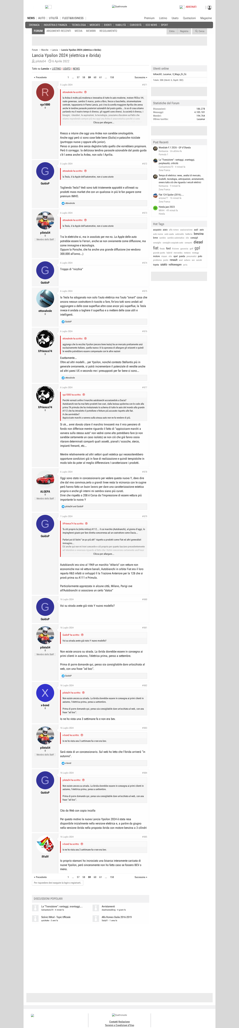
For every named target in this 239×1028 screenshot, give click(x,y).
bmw (155, 237)
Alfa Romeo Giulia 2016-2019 (117, 917)
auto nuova (158, 234)
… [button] (73, 77)
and (74, 506)
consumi (188, 242)
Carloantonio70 (47, 910)
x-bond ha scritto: (71, 735)
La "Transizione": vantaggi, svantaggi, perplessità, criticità (177, 161)
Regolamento (108, 31)
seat (181, 260)
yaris (185, 264)
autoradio (179, 234)
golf (191, 248)
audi (196, 229)
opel (175, 256)
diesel (198, 242)
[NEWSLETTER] (48, 7)
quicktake (45, 920)
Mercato (95, 25)
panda (182, 256)
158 (112, 77)
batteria (188, 234)
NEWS (31, 18)
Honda (162, 213)
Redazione (124, 1021)
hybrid (169, 252)
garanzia (184, 248)
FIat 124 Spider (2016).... (171, 194)
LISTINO (56, 68)
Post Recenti (160, 142)
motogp (195, 252)
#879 (144, 516)
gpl (197, 247)
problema (157, 260)
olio (170, 256)
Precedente (41, 77)
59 (89, 77)
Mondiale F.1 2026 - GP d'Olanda (175, 147)
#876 (144, 331)
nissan (164, 256)
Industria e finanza (55, 25)
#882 (144, 685)
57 (78, 77)
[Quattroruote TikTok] (180, 1018)
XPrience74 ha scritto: (73, 523)
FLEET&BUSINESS (72, 18)
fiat (155, 247)
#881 (144, 627)
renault (173, 260)
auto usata (169, 234)
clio (187, 237)
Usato (175, 18)
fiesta (162, 248)
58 (84, 77)
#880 (144, 599)
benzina (199, 234)
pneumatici (191, 256)
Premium (149, 18)
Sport (164, 25)
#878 (144, 472)
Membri (91, 31)
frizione (175, 248)
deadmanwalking (109, 910)
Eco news (151, 25)
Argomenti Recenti (58, 31)
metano (187, 252)
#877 (144, 387)
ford (168, 248)
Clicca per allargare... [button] (103, 122)
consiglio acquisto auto (173, 242)
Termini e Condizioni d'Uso (119, 1025)
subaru (187, 260)
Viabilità (120, 25)
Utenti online (161, 68)
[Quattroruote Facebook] (171, 1018)
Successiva (140, 77)
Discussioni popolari (48, 898)
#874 (144, 263)
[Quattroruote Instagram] (176, 1018)
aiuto (165, 229)
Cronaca (34, 25)
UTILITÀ (53, 18)
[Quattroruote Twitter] (188, 1018)
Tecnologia (79, 25)
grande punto (159, 252)
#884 (144, 773)
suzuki (199, 260)
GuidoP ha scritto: (71, 634)
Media (78, 31)
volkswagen (175, 264)
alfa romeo (174, 229)
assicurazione (186, 229)
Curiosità (135, 25)
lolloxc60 (157, 74)
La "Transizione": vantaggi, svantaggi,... (62, 906)
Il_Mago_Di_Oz (179, 74)
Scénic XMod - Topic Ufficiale (56, 917)
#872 (144, 163)
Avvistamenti (108, 906)
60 (95, 77)
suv (193, 260)
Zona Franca (164, 170)
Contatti (113, 1021)
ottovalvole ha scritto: (73, 92)
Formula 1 (163, 154)
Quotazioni (189, 18)
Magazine (206, 18)
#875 (144, 291)
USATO (67, 68)
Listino (163, 18)
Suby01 (105, 920)
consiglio (157, 242)
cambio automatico (175, 237)
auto (202, 229)
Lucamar (167, 74)
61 (100, 77)
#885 (144, 836)
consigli (194, 237)
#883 (144, 728)
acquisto (157, 229)
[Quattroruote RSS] (192, 1018)
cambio (162, 237)
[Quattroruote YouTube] (184, 1018)
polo (200, 256)
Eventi (108, 25)
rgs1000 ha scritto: (72, 394)
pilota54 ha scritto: (72, 692)
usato (163, 264)
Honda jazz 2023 (167, 206)
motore (156, 256)
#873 (144, 213)
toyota (156, 264)
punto (165, 260)
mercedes (178, 252)
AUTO (41, 18)
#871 (144, 84)
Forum (38, 31)
